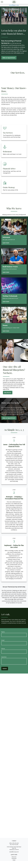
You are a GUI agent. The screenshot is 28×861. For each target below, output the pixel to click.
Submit (5, 668)
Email (2, 640)
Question (3, 657)
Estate (14, 860)
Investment (14, 858)
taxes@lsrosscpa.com (14, 851)
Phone (3, 648)
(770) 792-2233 (15, 843)
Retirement (14, 856)
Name (3, 632)
